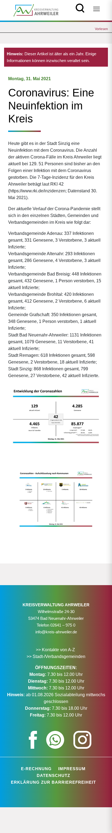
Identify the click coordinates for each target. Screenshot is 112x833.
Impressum (72, 768)
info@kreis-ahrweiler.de (56, 632)
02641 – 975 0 (62, 625)
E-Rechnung (36, 768)
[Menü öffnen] (96, 9)
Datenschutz (53, 775)
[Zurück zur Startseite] (36, 10)
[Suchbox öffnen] (80, 7)
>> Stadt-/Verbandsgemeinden (56, 656)
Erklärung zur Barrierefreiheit (53, 782)
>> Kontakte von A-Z (56, 649)
